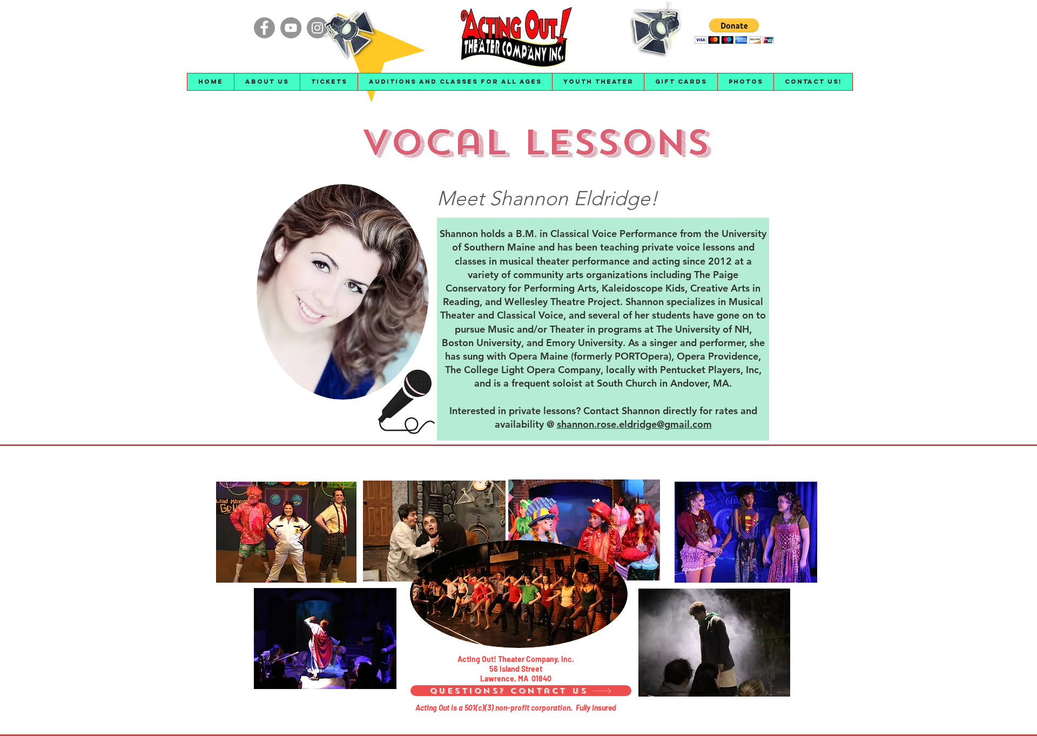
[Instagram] (317, 27)
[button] (267, 81)
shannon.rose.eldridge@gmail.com (634, 424)
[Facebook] (264, 27)
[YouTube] (290, 27)
